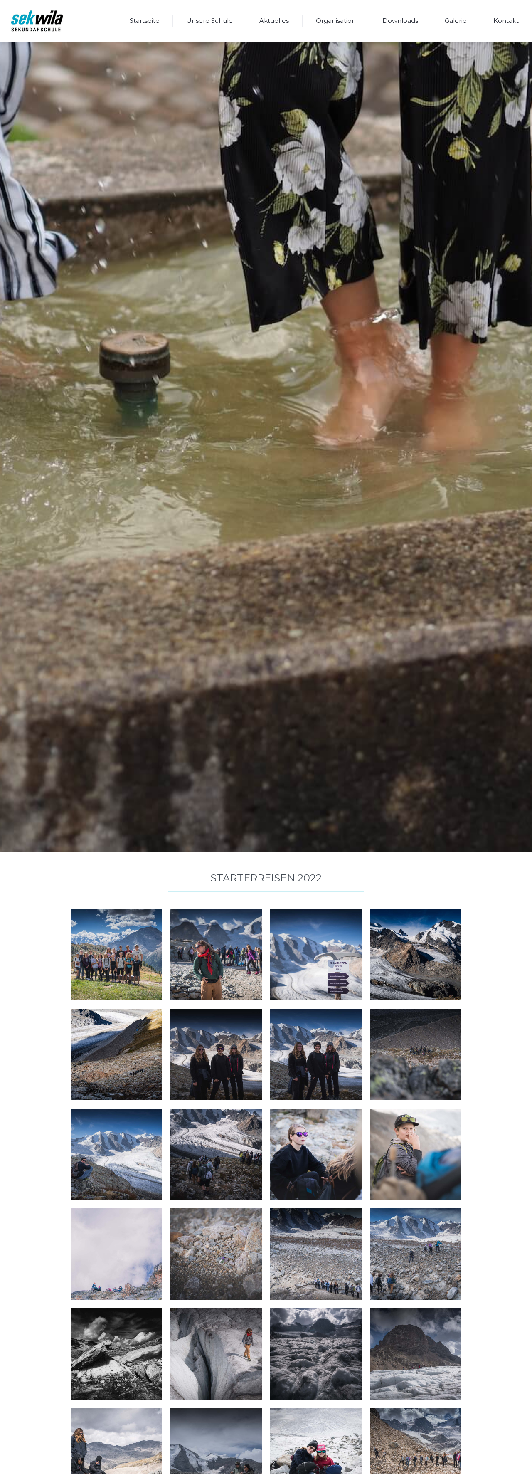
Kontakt (506, 21)
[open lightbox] (116, 954)
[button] (209, 20)
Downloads (400, 21)
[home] (37, 21)
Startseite (145, 21)
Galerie (456, 21)
